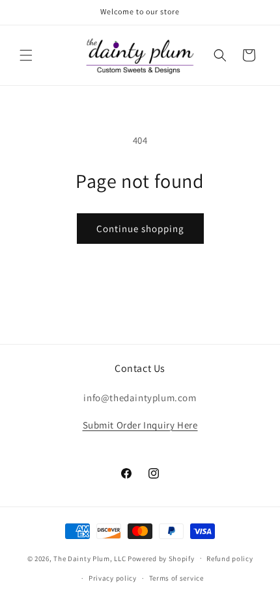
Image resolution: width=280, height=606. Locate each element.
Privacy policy (113, 578)
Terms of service (176, 578)
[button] (26, 55)
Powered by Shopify (161, 557)
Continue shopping (140, 228)
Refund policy (229, 558)
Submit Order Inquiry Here (140, 425)
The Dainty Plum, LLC (89, 557)
